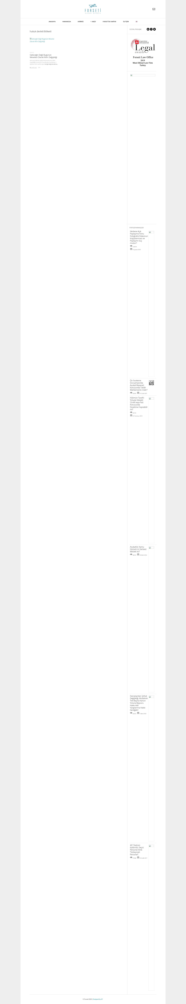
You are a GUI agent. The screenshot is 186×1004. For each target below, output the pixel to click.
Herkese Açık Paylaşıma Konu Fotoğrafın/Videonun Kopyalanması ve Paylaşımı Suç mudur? (139, 237)
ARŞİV (94, 21)
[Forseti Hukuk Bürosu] (93, 8)
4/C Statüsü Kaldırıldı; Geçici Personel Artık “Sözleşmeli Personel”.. (137, 850)
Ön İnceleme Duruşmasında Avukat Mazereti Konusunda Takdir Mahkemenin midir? (138, 385)
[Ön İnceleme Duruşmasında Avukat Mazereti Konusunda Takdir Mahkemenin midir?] (152, 386)
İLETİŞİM (126, 21)
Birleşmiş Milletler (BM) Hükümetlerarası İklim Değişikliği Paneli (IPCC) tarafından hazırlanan (43, 61)
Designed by (98, 999)
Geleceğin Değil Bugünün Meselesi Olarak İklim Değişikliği (43, 56)
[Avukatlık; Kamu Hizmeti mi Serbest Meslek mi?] (152, 548)
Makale (32, 52)
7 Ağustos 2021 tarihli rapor (43, 63)
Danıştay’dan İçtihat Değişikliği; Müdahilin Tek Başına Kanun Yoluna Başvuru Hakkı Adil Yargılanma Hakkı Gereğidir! (139, 703)
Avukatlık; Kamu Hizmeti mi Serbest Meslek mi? (138, 549)
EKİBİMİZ (81, 21)
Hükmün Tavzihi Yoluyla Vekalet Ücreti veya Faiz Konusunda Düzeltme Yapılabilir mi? (139, 403)
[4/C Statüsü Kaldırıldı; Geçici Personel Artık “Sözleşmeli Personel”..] (152, 846)
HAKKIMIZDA (66, 21)
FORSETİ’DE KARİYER (109, 21)
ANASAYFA (52, 21)
